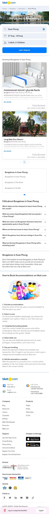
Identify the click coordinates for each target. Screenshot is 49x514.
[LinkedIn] (16, 498)
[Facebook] (4, 498)
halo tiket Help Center (9, 438)
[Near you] (44, 29)
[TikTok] (33, 498)
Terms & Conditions (8, 448)
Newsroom (6, 409)
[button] (24, 207)
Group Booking (7, 441)
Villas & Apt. (30, 412)
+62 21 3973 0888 (36, 393)
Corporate (5, 415)
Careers (4, 412)
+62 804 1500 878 (37, 389)
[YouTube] (21, 498)
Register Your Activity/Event (11, 454)
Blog (3, 405)
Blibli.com (5, 429)
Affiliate (5, 419)
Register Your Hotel (8, 451)
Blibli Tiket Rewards (8, 422)
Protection (5, 425)
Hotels (28, 409)
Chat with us (11, 387)
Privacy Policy (6, 444)
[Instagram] (27, 498)
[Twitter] (10, 498)
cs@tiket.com (11, 392)
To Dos (28, 415)
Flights (28, 405)
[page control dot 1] (24, 194)
